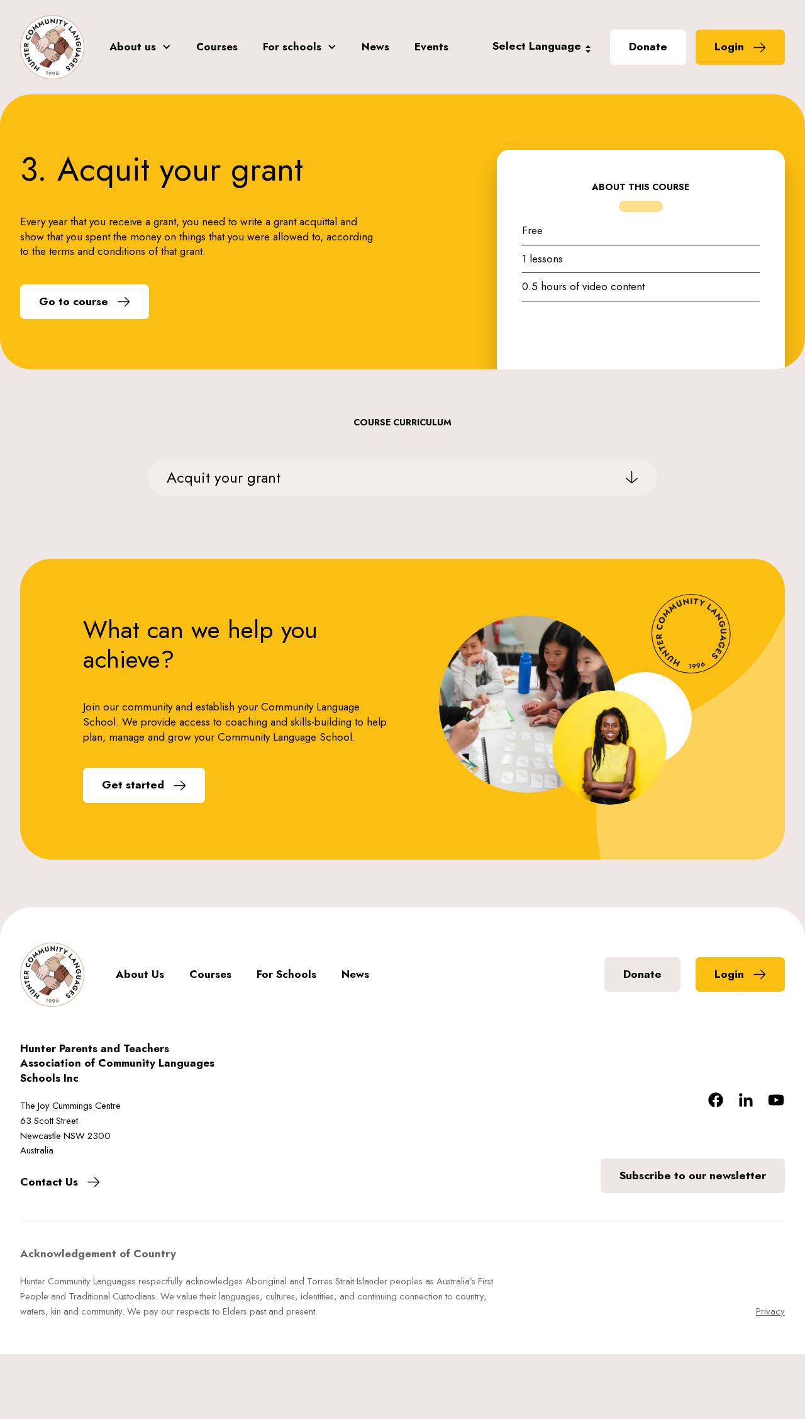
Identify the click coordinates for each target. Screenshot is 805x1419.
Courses (217, 47)
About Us (140, 974)
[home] (52, 47)
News (375, 47)
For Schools (286, 974)
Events (431, 47)
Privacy (770, 1311)
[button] (140, 47)
